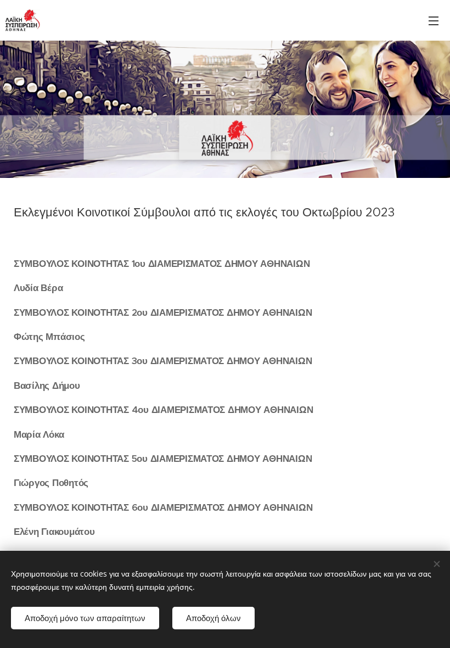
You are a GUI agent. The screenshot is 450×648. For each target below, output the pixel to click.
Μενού (434, 20)
